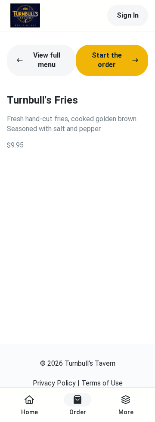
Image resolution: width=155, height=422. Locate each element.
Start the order (107, 60)
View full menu (46, 60)
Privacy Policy (54, 383)
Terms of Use (102, 383)
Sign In (128, 15)
